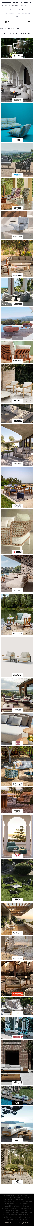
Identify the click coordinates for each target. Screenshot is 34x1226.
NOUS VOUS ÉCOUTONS (24, 13)
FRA (22, 9)
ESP (19, 9)
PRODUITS (3, 28)
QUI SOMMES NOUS (9, 13)
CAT (11, 9)
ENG (15, 9)
